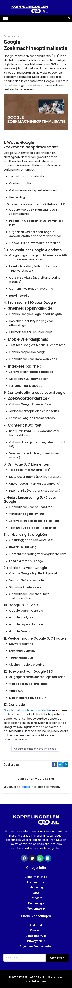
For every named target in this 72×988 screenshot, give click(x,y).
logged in (27, 787)
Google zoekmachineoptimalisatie (27, 710)
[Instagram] (32, 858)
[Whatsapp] (40, 858)
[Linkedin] (47, 858)
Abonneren (57, 957)
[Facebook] (24, 858)
